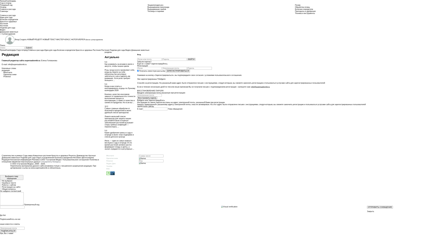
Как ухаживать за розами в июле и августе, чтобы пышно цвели (119, 65)
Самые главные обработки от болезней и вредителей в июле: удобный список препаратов (118, 110)
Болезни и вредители (63, 158)
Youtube (109, 166)
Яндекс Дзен (111, 163)
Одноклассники (112, 158)
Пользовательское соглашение (76, 160)
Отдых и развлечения (45, 158)
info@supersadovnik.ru (17, 64)
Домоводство (82, 156)
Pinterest (109, 161)
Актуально (112, 57)
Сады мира (28, 156)
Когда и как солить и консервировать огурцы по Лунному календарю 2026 (120, 88)
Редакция (6, 160)
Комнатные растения (42, 156)
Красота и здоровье (59, 156)
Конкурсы (57, 162)
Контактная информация (20, 160)
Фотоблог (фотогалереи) (83, 158)
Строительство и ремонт (12, 156)
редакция (6, 70)
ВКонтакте (110, 156)
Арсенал (92, 156)
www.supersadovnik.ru (40, 168)
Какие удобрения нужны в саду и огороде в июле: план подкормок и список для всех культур (119, 135)
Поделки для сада (28, 158)
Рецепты (72, 156)
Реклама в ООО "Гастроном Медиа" (47, 160)
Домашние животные (11, 158)
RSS (108, 169)
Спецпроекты (46, 162)
